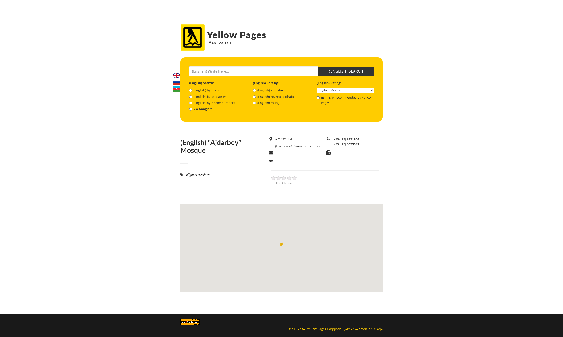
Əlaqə (378, 329)
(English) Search (346, 71)
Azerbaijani (176, 89)
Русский (176, 82)
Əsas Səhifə (296, 329)
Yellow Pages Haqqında (324, 329)
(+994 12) (346, 139)
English (176, 75)
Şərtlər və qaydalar (358, 329)
